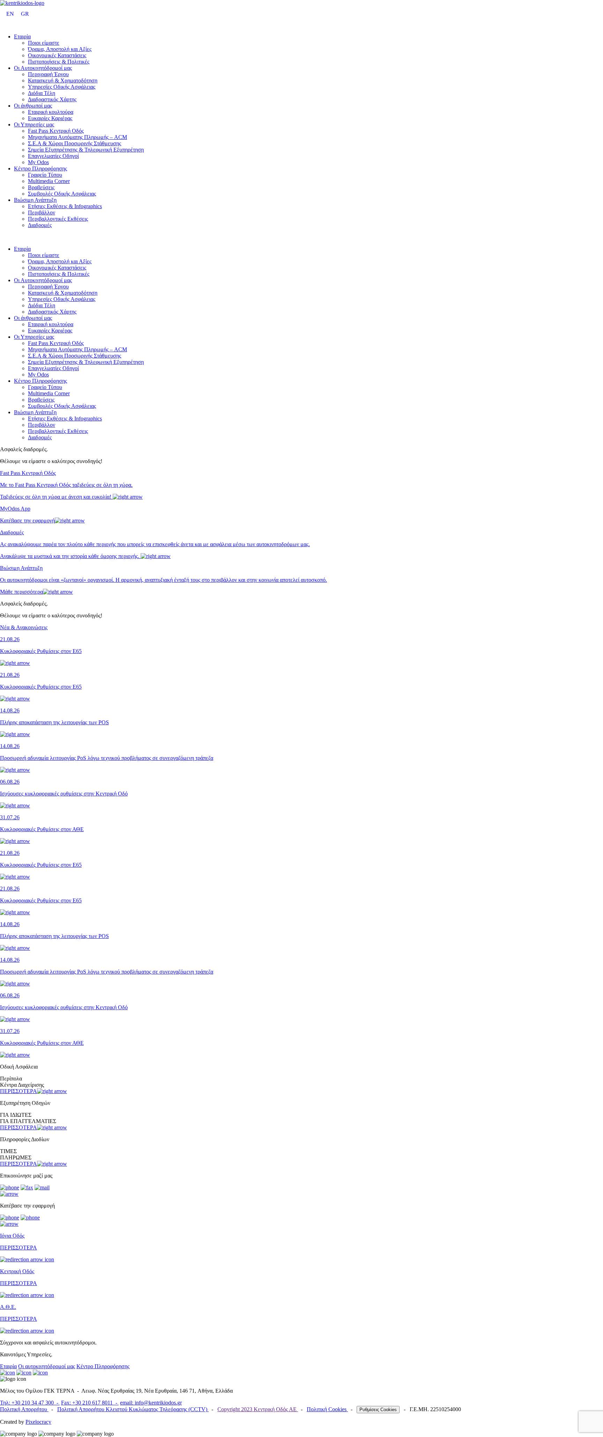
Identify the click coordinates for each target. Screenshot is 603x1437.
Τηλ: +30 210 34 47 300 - (30, 1403)
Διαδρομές (40, 225)
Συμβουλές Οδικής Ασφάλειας (62, 194)
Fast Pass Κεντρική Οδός (56, 131)
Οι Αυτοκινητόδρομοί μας (43, 68)
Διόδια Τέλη (41, 93)
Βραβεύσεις (41, 187)
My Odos (38, 162)
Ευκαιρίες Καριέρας (50, 118)
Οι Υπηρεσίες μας (34, 124)
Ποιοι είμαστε (43, 43)
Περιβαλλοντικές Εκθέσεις (58, 219)
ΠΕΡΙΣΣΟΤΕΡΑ (18, 1091)
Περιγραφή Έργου (48, 74)
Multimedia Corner (49, 181)
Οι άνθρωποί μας (33, 106)
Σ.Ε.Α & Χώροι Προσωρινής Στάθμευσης (74, 143)
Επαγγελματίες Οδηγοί (53, 156)
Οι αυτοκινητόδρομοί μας (46, 1366)
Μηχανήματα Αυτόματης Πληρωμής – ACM (77, 137)
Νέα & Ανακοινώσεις (23, 627)
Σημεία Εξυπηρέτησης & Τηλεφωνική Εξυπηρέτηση (86, 150)
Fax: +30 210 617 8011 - (90, 1403)
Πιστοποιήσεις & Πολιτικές (58, 62)
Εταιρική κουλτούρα (50, 112)
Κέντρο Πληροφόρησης (40, 168)
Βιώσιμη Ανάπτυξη (35, 200)
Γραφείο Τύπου (45, 175)
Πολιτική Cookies (327, 1409)
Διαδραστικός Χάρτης (52, 99)
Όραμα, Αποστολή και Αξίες (59, 49)
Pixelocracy (38, 1422)
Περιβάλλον (41, 212)
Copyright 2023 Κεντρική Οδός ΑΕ (257, 1409)
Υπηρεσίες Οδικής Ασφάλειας (61, 87)
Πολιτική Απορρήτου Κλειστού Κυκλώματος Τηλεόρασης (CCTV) (133, 1409)
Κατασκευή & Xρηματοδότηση (62, 80)
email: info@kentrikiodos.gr (151, 1403)
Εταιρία (22, 36)
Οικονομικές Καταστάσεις (57, 55)
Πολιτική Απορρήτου (24, 1409)
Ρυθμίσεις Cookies (378, 1409)
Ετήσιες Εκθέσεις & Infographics (65, 206)
